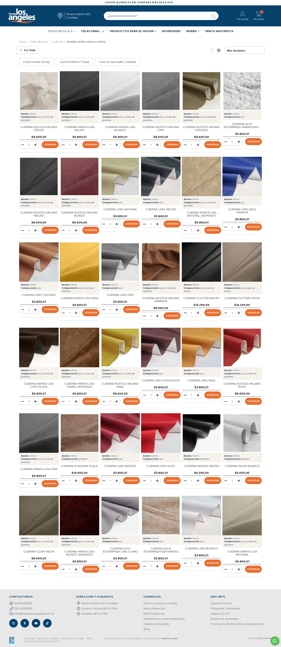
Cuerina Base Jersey (36, 62)
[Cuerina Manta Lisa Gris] (39, 433)
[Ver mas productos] (219, 50)
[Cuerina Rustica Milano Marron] (161, 262)
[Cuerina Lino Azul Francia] (242, 176)
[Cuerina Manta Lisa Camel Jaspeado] (79, 347)
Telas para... (91, 31)
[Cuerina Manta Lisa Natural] (242, 515)
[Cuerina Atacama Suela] (79, 433)
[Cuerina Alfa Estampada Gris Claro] (120, 515)
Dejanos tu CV (220, 613)
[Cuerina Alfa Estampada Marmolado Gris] (242, 91)
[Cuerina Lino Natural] (120, 176)
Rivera (191, 31)
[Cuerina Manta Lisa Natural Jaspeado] (201, 176)
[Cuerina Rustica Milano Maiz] (120, 347)
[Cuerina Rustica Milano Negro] (39, 176)
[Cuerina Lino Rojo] (161, 433)
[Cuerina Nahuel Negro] (201, 433)
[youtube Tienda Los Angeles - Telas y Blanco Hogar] (36, 623)
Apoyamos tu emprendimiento (164, 618)
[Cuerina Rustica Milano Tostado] (201, 91)
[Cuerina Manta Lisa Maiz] (79, 262)
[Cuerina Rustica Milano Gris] (161, 91)
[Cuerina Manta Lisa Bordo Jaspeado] (79, 515)
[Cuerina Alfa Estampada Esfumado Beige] (161, 515)
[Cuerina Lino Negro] (161, 176)
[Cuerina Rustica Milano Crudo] (39, 91)
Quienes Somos (220, 603)
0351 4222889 (23, 608)
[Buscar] (213, 16)
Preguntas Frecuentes (225, 608)
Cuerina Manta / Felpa (74, 62)
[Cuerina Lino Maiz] (201, 347)
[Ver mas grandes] (212, 50)
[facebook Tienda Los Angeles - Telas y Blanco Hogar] (24, 623)
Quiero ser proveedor (224, 618)
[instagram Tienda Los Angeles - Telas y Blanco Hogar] (13, 623)
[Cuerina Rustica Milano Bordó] (79, 176)
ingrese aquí (169, 638)
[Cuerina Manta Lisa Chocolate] (39, 347)
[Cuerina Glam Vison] (39, 515)
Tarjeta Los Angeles (156, 623)
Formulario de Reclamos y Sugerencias (236, 623)
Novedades (171, 31)
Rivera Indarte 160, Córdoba (99, 603)
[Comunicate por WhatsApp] (274, 640)
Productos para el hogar (132, 31)
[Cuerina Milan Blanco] (242, 433)
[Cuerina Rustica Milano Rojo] (242, 347)
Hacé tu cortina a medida (160, 603)
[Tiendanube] (260, 638)
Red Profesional (153, 613)
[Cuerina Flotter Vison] (242, 262)
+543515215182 (22, 603)
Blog (146, 629)
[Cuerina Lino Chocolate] (161, 347)
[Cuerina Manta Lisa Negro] (79, 91)
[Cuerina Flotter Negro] (201, 262)
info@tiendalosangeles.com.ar (34, 613)
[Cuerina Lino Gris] (120, 262)
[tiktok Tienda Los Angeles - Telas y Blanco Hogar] (47, 623)
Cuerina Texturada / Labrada (117, 62)
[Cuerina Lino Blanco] (201, 515)
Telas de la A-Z (60, 31)
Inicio (22, 41)
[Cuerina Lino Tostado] (39, 262)
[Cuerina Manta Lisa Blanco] (120, 91)
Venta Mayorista (219, 31)
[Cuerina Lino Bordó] (120, 433)
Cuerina (57, 41)
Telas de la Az (39, 41)
